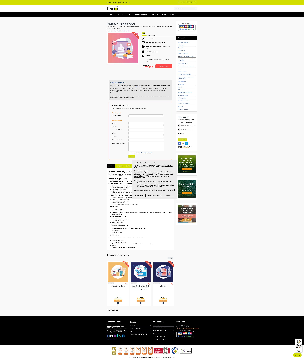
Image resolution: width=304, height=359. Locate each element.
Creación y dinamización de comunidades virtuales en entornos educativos (140, 288)
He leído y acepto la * (141, 152)
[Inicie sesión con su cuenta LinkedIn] (186, 143)
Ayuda (164, 14)
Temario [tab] (111, 166)
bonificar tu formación (136, 87)
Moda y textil (181, 84)
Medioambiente (182, 81)
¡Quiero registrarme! (191, 2)
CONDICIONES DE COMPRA (160, 328)
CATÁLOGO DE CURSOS (135, 328)
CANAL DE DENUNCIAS (159, 336)
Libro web (163, 286)
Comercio (180, 47)
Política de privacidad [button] (159, 190)
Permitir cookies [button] (139, 195)
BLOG (131, 331)
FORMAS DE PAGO (157, 325)
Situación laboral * (116, 115)
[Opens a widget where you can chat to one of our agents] (297, 355)
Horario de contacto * (117, 140)
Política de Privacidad (146, 152)
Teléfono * (114, 133)
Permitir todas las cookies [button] (154, 195)
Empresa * (114, 136)
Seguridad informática (183, 100)
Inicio (110, 14)
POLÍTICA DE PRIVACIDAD (159, 330)
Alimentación (181, 45)
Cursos (119, 14)
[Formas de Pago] (187, 27)
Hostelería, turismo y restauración (186, 66)
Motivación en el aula (118, 286)
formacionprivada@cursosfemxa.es (187, 328)
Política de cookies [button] (148, 190)
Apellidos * (114, 126)
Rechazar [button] (168, 195)
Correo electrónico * (117, 130)
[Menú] (301, 340)
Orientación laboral (141, 14)
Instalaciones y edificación (184, 74)
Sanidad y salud (182, 98)
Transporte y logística (183, 109)
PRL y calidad (181, 89)
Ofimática (180, 87)
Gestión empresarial (183, 63)
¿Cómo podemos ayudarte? (118, 143)
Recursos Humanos (183, 95)
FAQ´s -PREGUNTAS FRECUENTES (138, 334)
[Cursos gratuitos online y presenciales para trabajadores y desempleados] (114, 8)
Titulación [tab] (120, 166)
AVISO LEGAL (156, 333)
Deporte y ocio (181, 50)
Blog (128, 14)
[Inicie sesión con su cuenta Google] (183, 143)
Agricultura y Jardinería (183, 42)
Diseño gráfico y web (183, 53)
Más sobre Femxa (111, 339)
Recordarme (181, 133)
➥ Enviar (132, 156)
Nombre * (114, 123)
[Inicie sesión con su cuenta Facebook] (179, 143)
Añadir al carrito (163, 66)
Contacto (173, 14)
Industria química (182, 71)
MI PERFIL (132, 325)
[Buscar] (196, 8)
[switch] (298, 351)
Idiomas (180, 68)
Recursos (155, 14)
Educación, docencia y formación (121, 30)
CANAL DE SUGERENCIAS (159, 339)
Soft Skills (180, 106)
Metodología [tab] (130, 166)
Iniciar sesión (182, 140)
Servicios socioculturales (184, 103)
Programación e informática (185, 92)
